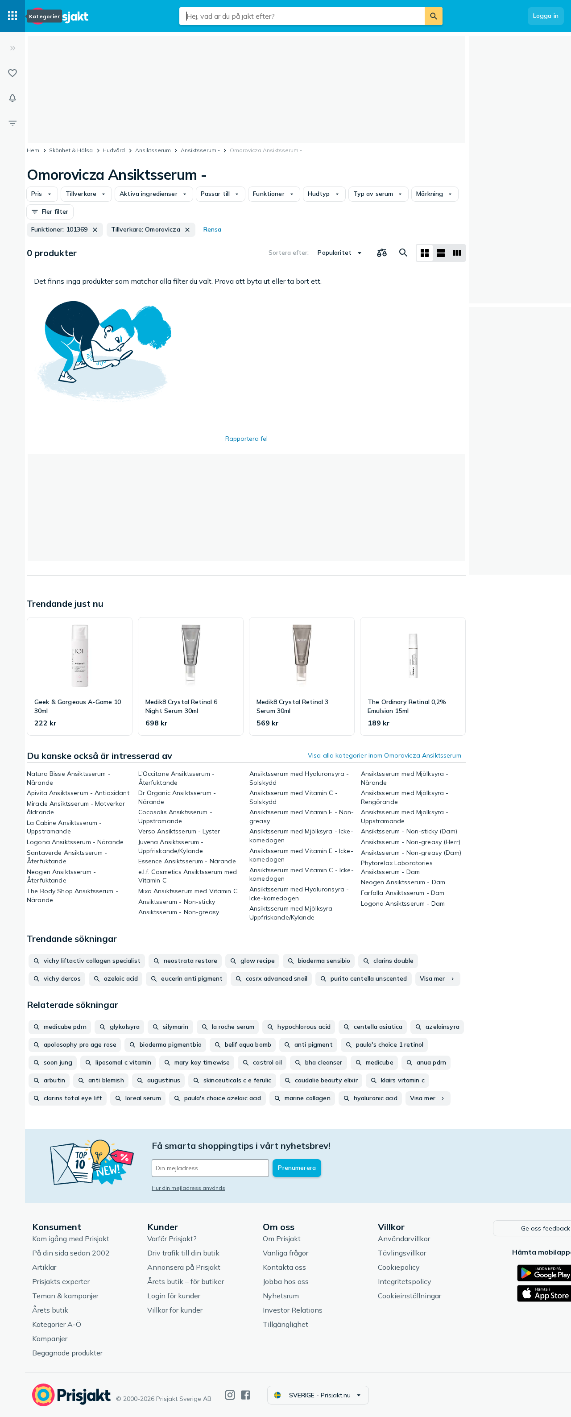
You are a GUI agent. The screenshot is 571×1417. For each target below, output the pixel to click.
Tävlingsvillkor (402, 1252)
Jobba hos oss (286, 1281)
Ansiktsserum (153, 150)
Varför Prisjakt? (172, 1238)
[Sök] (434, 16)
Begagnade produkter (67, 1352)
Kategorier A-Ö (56, 1324)
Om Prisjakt (282, 1238)
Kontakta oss (284, 1267)
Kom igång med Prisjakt (70, 1238)
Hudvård (114, 150)
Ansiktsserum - (200, 150)
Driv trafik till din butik (183, 1252)
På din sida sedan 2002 (71, 1252)
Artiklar (44, 1267)
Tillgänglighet (285, 1324)
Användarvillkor (404, 1238)
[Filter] (12, 123)
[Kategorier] (12, 16)
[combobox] (302, 16)
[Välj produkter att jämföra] (382, 253)
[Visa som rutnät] (425, 253)
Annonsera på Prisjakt (183, 1267)
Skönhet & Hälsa (71, 150)
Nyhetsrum (281, 1295)
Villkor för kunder (175, 1309)
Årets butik (50, 1309)
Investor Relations (293, 1309)
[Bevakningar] (12, 98)
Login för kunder (173, 1295)
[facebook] (246, 1395)
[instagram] (230, 1395)
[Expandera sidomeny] (12, 48)
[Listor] (12, 73)
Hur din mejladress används (188, 1188)
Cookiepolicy (399, 1267)
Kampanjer (49, 1338)
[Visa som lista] (441, 253)
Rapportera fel (246, 439)
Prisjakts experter (61, 1281)
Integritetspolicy (404, 1281)
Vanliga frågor (285, 1252)
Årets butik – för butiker (185, 1281)
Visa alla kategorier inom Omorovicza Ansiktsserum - (387, 755)
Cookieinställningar (409, 1295)
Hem (33, 150)
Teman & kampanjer (65, 1295)
